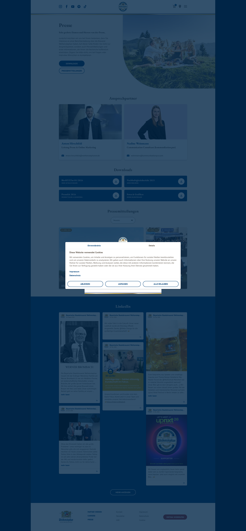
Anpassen (123, 284)
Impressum (74, 271)
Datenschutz (74, 275)
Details (152, 245)
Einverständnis (94, 245)
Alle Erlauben (161, 284)
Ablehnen (85, 284)
